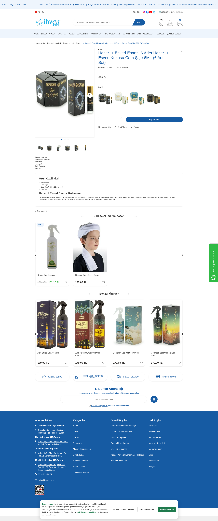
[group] (64, 92)
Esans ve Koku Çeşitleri (72, 43)
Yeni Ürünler (154, 431)
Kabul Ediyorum (167, 509)
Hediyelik (160, 34)
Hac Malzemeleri (112, 34)
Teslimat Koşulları (119, 461)
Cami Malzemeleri (145, 34)
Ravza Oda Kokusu (46, 275)
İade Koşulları (40, 166)
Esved (100, 49)
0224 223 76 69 (172, 12)
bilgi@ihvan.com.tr (46, 480)
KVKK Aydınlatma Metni (87, 512)
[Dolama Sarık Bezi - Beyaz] (90, 247)
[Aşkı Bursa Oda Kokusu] (52, 325)
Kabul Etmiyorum (147, 509)
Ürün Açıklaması (41, 157)
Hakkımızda (154, 461)
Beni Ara (38, 168)
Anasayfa (41, 43)
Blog (151, 455)
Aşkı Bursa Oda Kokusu (48, 353)
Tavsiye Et (39, 164)
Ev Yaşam (62, 34)
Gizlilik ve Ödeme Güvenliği (123, 426)
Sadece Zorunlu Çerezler (123, 509)
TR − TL (41, 12)
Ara (139, 22)
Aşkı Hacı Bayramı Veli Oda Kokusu (87, 354)
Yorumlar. (38, 162)
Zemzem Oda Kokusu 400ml (126, 353)
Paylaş (136, 127)
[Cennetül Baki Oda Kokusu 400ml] (165, 325)
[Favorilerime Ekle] (66, 282)
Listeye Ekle (106, 127)
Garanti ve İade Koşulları (122, 431)
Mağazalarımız (155, 449)
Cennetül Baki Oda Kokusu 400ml (163, 354)
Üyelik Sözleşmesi (119, 449)
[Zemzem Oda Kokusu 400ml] (128, 325)
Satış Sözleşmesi (118, 437)
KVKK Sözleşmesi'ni (99, 406)
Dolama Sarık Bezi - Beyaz (87, 275)
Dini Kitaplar (96, 34)
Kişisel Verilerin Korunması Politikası (127, 455)
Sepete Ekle (154, 120)
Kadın (36, 34)
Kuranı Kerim (129, 34)
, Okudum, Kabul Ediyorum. (110, 406)
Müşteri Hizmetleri (157, 443)
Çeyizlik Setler (174, 34)
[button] (61, 139)
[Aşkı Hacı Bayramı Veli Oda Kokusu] (90, 325)
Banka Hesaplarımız (120, 443)
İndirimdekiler (155, 437)
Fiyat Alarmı (122, 127)
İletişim (152, 467)
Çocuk (52, 34)
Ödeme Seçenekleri (42, 159)
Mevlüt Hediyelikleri (78, 34)
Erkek (44, 34)
